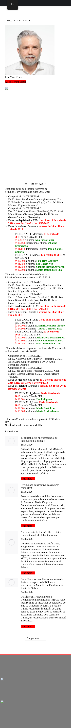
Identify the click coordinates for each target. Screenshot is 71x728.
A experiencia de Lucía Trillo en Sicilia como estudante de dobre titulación (41, 533)
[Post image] (11, 441)
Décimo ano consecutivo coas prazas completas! (40, 486)
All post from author (15, 81)
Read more (26, 478)
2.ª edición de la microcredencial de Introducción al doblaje (39, 439)
